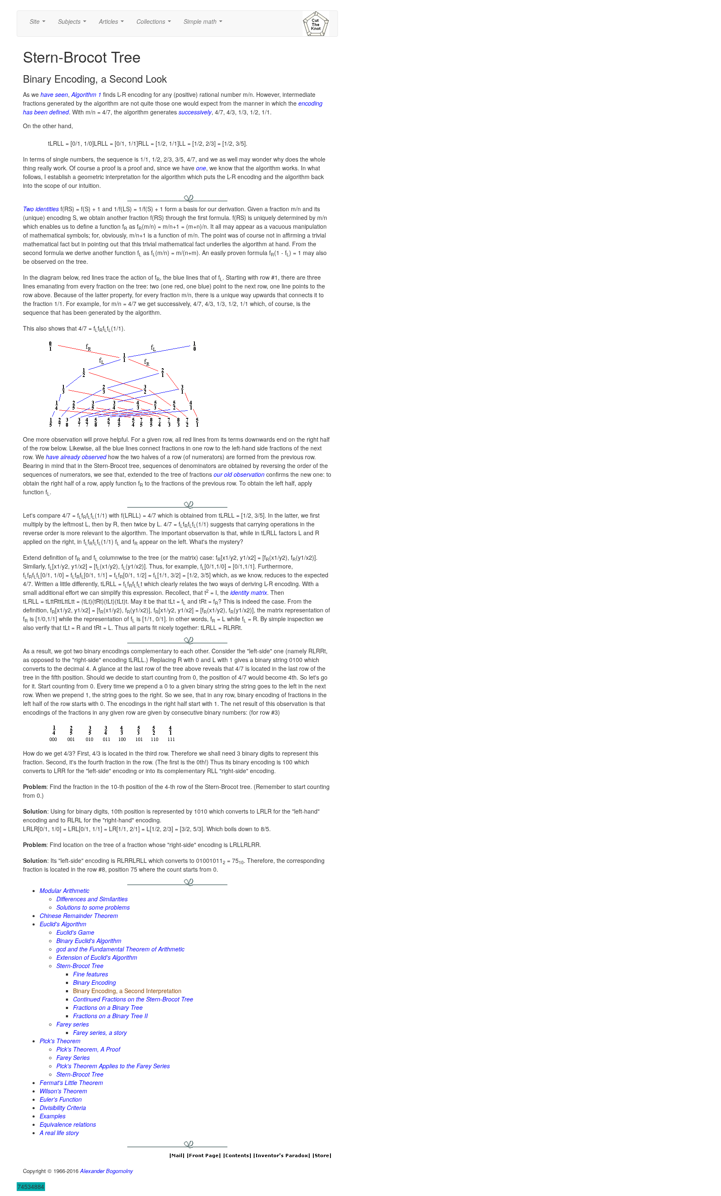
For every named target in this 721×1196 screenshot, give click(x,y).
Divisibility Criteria (63, 1107)
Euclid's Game (75, 932)
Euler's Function (61, 1099)
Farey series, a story (100, 1032)
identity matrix (248, 592)
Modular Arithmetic (64, 890)
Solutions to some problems (93, 907)
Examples (53, 1116)
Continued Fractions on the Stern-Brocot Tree (133, 999)
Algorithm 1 (86, 94)
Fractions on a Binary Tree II (110, 1015)
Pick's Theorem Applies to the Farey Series (113, 1066)
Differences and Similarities (92, 899)
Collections (155, 23)
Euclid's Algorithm (63, 924)
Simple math (205, 23)
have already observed (76, 457)
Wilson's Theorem (63, 1091)
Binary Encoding (94, 982)
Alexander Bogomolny (106, 1171)
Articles (113, 23)
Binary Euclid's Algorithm (88, 940)
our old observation (239, 474)
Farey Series (73, 1057)
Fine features (90, 974)
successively (195, 112)
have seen (54, 94)
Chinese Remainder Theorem (79, 915)
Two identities (41, 209)
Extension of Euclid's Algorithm (96, 957)
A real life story (59, 1132)
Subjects (74, 23)
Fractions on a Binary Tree (108, 1007)
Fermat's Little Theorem (71, 1082)
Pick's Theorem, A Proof (88, 1049)
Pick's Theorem (60, 1041)
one (201, 168)
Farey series (72, 1024)
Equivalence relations (68, 1124)
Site (39, 23)
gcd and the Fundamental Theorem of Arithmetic (120, 949)
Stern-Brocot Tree (79, 965)
